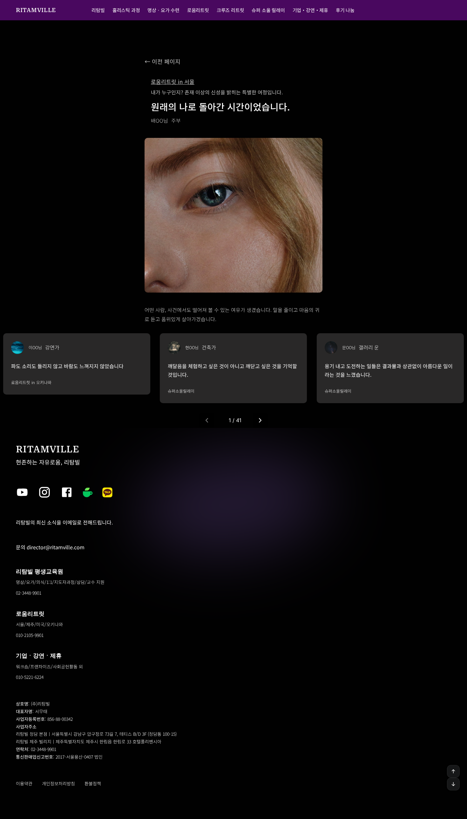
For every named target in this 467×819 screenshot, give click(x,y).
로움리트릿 (30, 613)
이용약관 (24, 783)
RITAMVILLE (36, 10)
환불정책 (93, 783)
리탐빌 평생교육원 (39, 571)
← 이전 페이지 (162, 61)
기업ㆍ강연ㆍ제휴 (39, 655)
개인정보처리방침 (58, 783)
